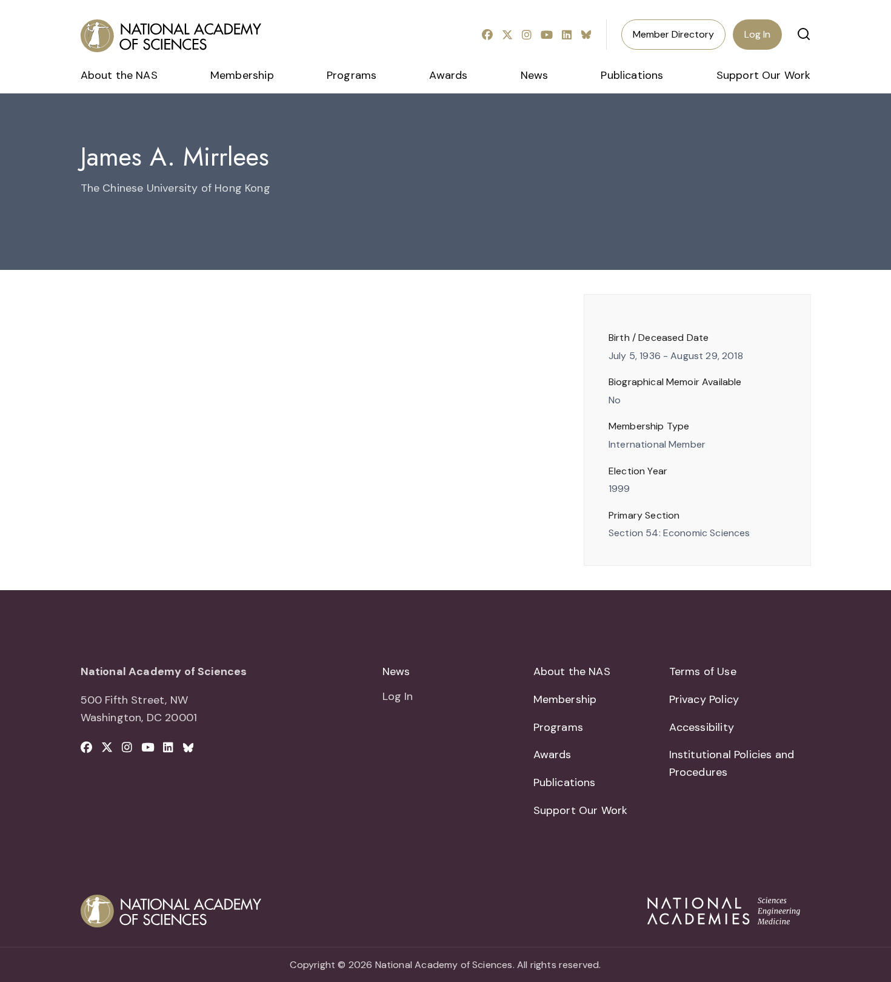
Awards (448, 75)
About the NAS (119, 75)
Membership (242, 75)
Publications (632, 75)
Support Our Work (763, 75)
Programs (351, 75)
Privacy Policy (704, 699)
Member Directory (673, 34)
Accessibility (701, 727)
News (535, 75)
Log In (757, 34)
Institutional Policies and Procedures (732, 763)
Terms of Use (702, 671)
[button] (803, 34)
